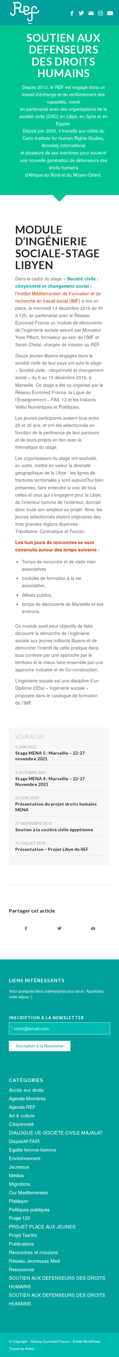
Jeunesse (19, 1166)
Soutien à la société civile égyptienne (54, 829)
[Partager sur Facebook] (26, 928)
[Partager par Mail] (93, 928)
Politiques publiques (29, 1209)
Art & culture (22, 1115)
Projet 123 (19, 1218)
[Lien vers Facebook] (72, 13)
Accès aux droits (26, 1089)
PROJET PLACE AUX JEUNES (42, 1226)
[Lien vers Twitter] (81, 13)
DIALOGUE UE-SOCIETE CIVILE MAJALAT (55, 1132)
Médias (16, 1175)
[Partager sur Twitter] (59, 928)
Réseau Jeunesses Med (34, 1260)
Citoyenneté (21, 1124)
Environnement (24, 1158)
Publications (21, 1243)
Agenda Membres (27, 1098)
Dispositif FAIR (24, 1141)
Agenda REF (22, 1106)
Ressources (21, 1269)
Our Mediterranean (28, 1192)
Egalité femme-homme (32, 1149)
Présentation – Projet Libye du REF (52, 849)
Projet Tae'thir (23, 1235)
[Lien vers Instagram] (100, 13)
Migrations (19, 1183)
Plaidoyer (18, 1200)
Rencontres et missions (33, 1252)
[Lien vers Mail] (91, 13)
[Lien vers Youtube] (110, 13)
